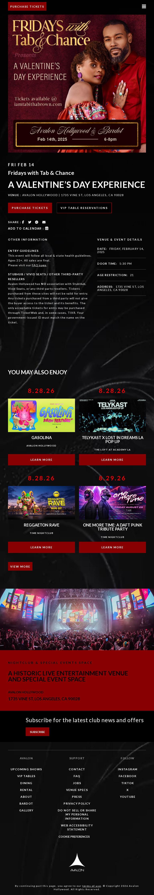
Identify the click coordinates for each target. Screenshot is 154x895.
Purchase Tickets (27, 6)
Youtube (127, 796)
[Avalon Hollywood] (77, 862)
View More (20, 566)
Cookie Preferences (74, 836)
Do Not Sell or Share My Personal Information (77, 814)
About (26, 796)
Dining (26, 783)
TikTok (127, 783)
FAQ (77, 776)
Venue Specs (77, 790)
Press (77, 796)
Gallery (26, 810)
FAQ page (39, 265)
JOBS (77, 783)
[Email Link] (44, 222)
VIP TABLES (26, 776)
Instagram (128, 769)
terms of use (91, 885)
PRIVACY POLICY (77, 803)
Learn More (41, 459)
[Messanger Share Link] (37, 222)
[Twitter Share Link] (30, 222)
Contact (77, 769)
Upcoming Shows (26, 769)
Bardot (26, 803)
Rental (26, 790)
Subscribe (37, 732)
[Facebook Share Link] (23, 222)
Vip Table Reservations (84, 208)
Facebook (128, 776)
